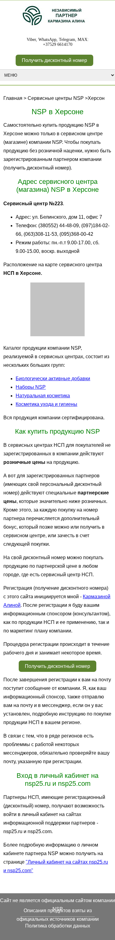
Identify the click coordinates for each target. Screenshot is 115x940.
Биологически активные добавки (53, 378)
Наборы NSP (31, 387)
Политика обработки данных (57, 925)
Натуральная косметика (43, 395)
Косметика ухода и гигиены (46, 404)
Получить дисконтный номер (54, 60)
